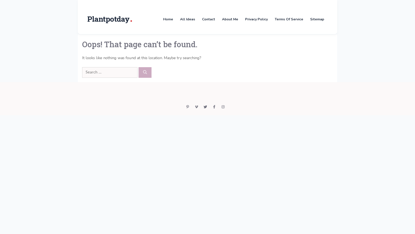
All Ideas (187, 19)
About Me (230, 19)
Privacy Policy (256, 19)
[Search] (145, 72)
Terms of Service (289, 19)
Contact (208, 19)
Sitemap (317, 19)
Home (168, 19)
